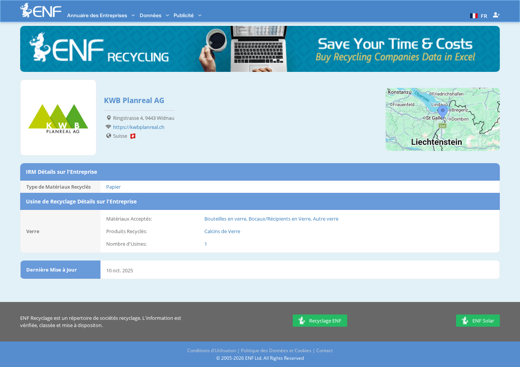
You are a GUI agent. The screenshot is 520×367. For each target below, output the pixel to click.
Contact (324, 350)
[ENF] (40, 10)
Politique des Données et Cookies (276, 350)
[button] (477, 15)
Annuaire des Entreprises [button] (97, 15)
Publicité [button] (184, 15)
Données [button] (151, 15)
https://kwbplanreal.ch (138, 127)
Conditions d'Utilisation (211, 350)
